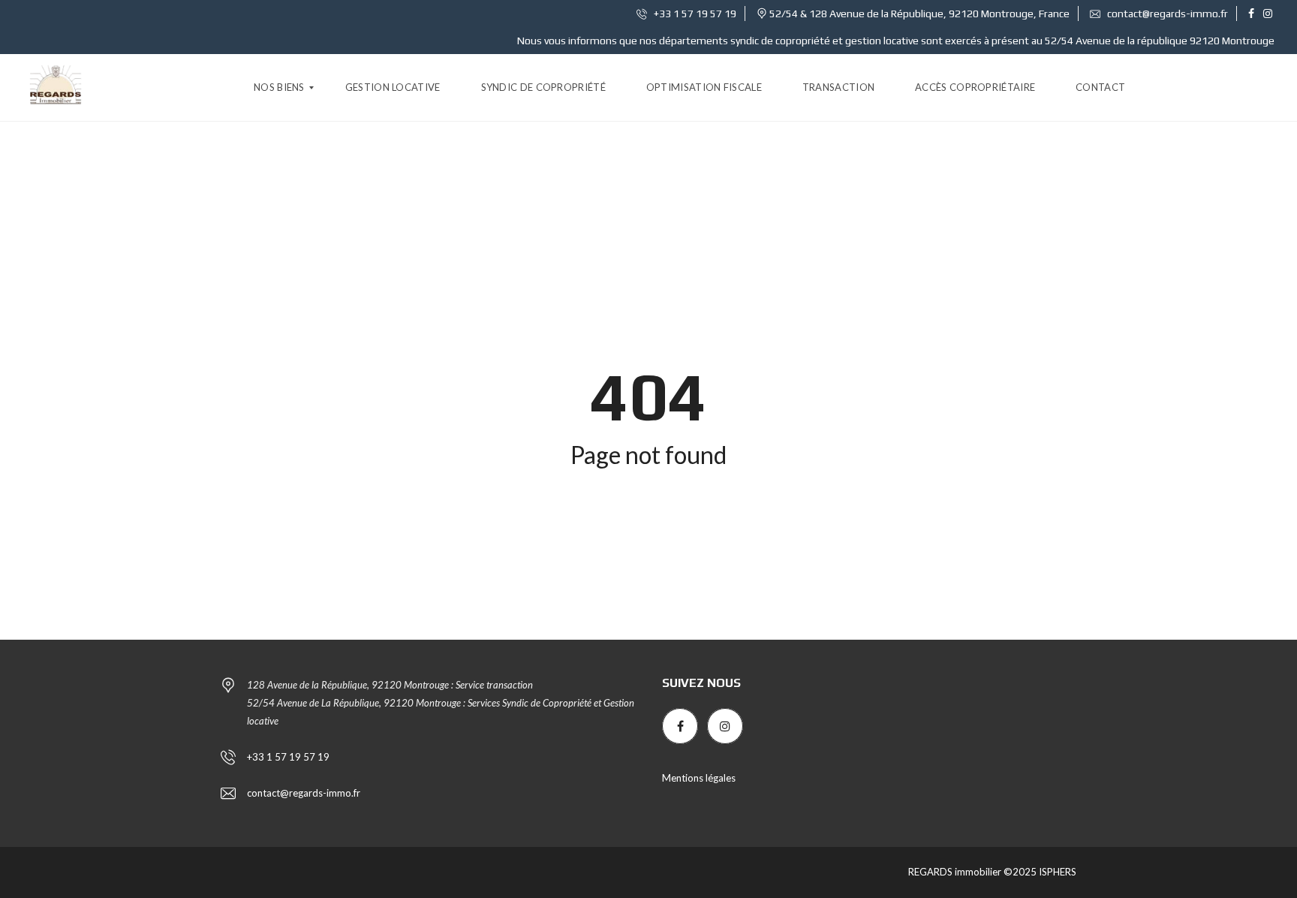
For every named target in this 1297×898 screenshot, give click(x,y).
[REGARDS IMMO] (56, 88)
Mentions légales (699, 778)
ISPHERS (1056, 872)
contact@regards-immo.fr (1166, 14)
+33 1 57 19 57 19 (694, 14)
